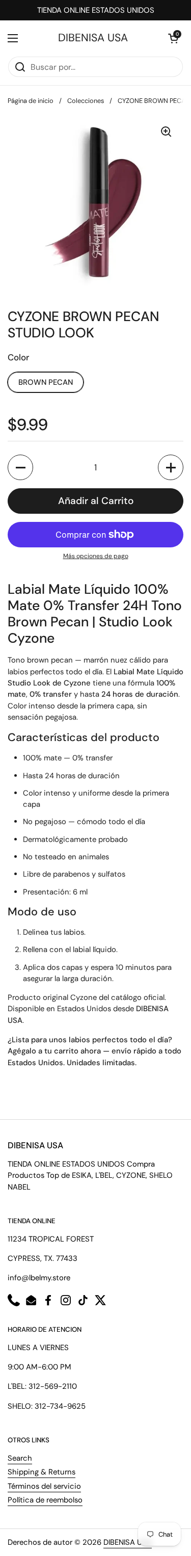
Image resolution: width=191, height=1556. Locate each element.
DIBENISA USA (93, 38)
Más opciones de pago (95, 556)
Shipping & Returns (41, 1472)
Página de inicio (30, 100)
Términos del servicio (44, 1486)
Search (20, 1458)
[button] (173, 38)
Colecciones (85, 100)
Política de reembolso (45, 1500)
